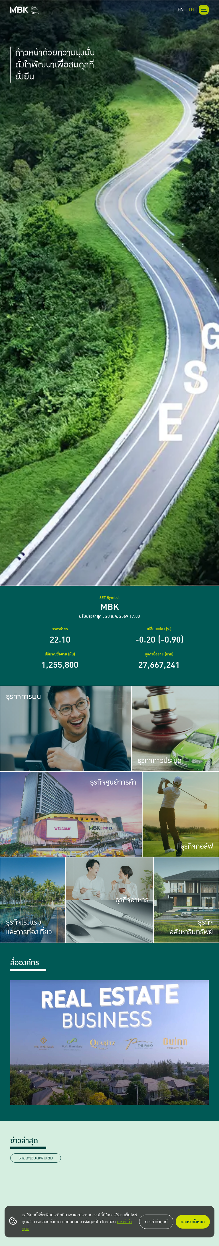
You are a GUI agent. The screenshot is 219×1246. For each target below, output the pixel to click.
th (191, 9)
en (180, 9)
